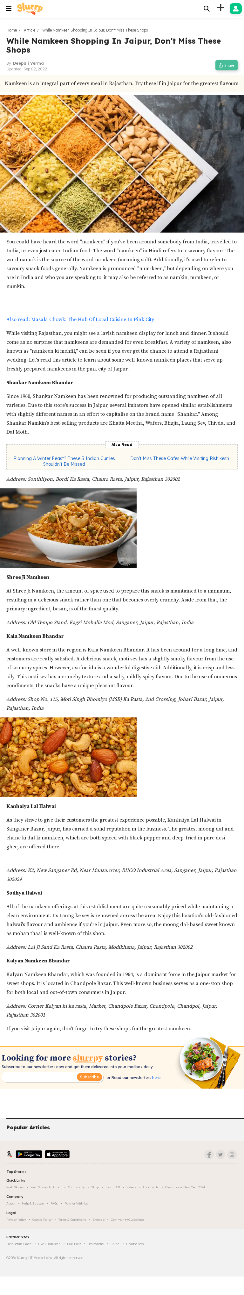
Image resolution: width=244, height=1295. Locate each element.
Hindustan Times (18, 1244)
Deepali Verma (28, 63)
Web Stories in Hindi (45, 1187)
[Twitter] (220, 1154)
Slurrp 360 (112, 1187)
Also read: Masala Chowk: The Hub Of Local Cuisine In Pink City (80, 319)
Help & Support (33, 1203)
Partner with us (76, 1203)
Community (76, 1187)
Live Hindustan (49, 1244)
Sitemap (99, 1220)
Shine (115, 1244)
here (155, 1077)
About (10, 1203)
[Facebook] (209, 1154)
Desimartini (95, 1244)
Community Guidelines (127, 1220)
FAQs (54, 1203)
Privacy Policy (16, 1220)
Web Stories (15, 1187)
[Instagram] (232, 1154)
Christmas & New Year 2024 (185, 1187)
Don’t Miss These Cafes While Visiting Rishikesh (179, 458)
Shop (95, 1187)
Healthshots (135, 1244)
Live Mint (73, 1244)
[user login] (236, 8)
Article (29, 30)
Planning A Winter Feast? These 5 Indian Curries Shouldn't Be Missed (64, 461)
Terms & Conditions (72, 1220)
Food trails (151, 1187)
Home (11, 30)
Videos (131, 1187)
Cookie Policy (41, 1220)
